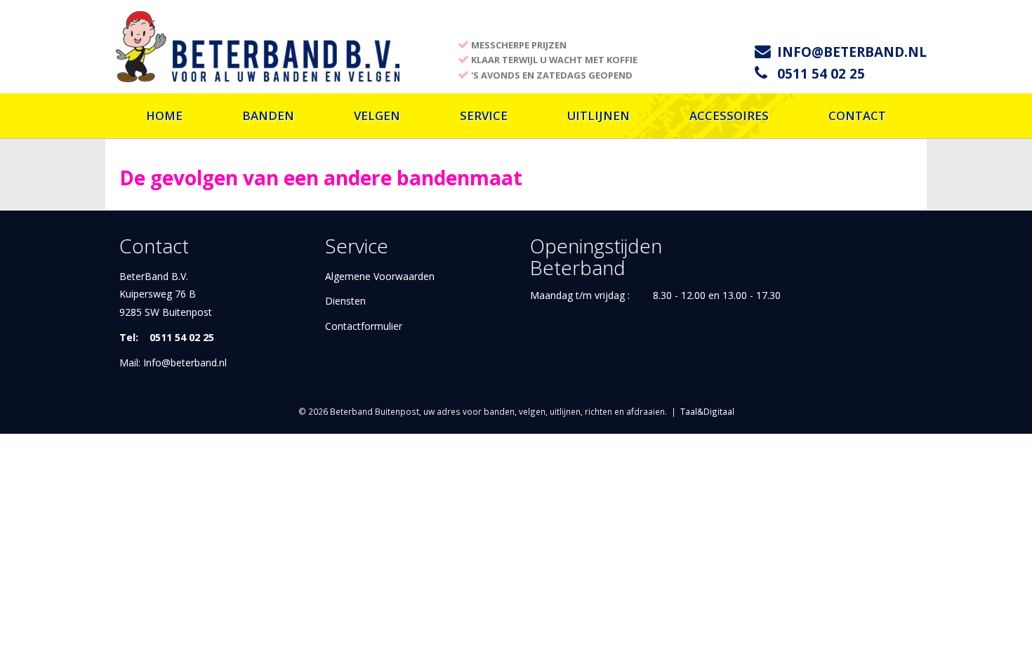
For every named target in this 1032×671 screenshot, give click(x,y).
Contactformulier (363, 326)
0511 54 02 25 (821, 74)
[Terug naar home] (258, 45)
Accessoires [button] (729, 115)
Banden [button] (268, 115)
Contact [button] (857, 115)
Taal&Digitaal (707, 411)
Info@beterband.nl (185, 362)
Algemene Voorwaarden (380, 276)
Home (164, 115)
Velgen (377, 115)
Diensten (345, 300)
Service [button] (484, 115)
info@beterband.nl (852, 52)
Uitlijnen (598, 115)
